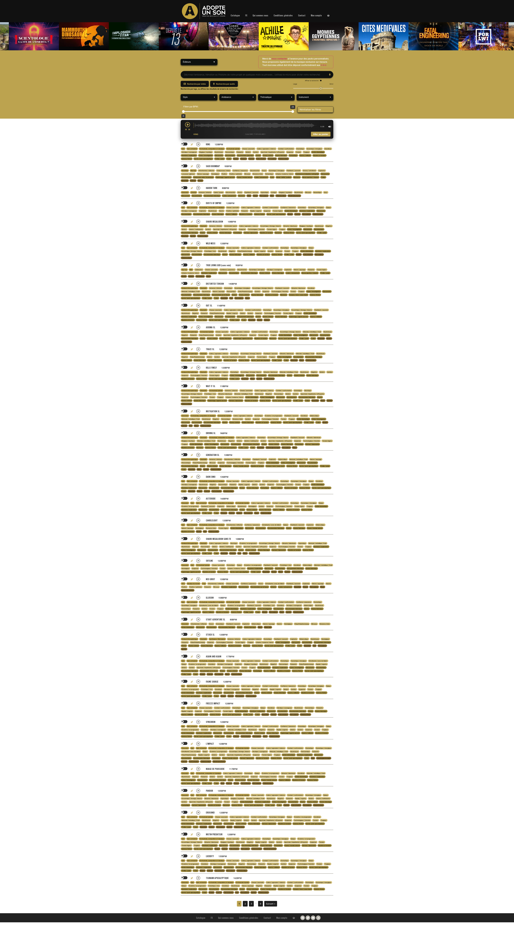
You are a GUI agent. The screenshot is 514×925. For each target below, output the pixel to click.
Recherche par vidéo (196, 84)
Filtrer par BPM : (191, 107)
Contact (301, 15)
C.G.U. (324, 65)
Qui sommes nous (260, 15)
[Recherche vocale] (330, 75)
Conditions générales (283, 15)
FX (246, 15)
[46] (183, 111)
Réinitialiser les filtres (310, 109)
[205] (292, 111)
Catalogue (235, 15)
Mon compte (316, 15)
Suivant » (270, 903)
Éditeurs (199, 62)
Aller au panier (320, 134)
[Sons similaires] (192, 144)
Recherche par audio (225, 84)
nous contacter (279, 58)
